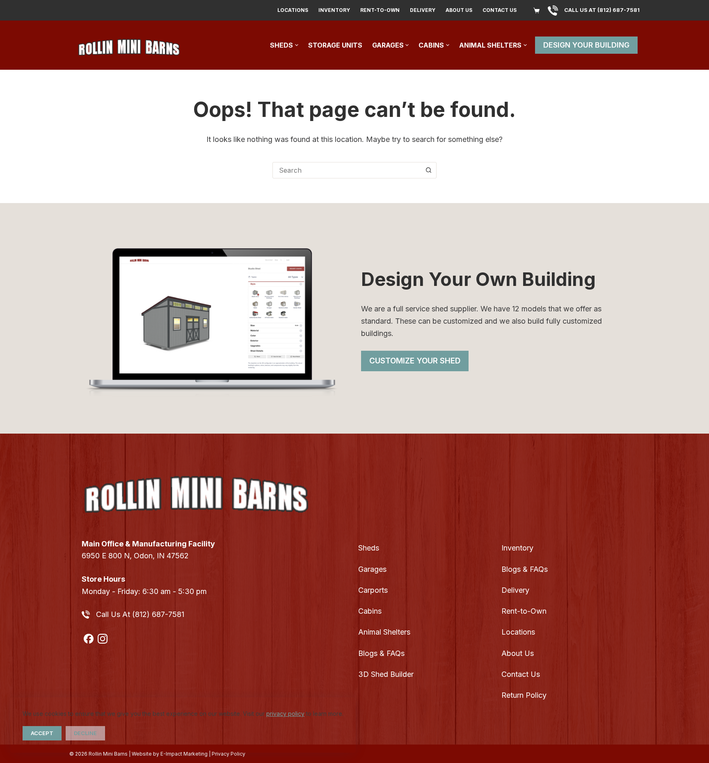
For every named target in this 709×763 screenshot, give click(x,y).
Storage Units (335, 45)
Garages (388, 45)
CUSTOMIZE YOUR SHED (414, 361)
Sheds (281, 45)
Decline (85, 733)
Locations (292, 10)
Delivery (422, 10)
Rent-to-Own (380, 10)
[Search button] (428, 170)
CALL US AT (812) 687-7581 (602, 10)
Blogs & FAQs (381, 653)
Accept (42, 733)
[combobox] (347, 170)
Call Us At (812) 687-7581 (140, 614)
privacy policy (285, 713)
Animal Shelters (490, 45)
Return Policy (524, 695)
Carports (373, 590)
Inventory (334, 10)
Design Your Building (586, 45)
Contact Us (500, 10)
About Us (459, 10)
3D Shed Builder (386, 674)
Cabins (431, 45)
